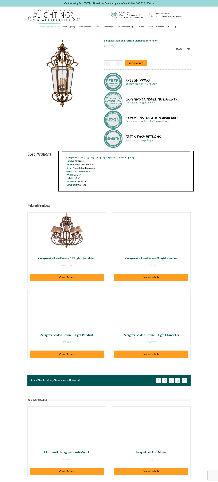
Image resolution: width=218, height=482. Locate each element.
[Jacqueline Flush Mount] (151, 425)
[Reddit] (171, 380)
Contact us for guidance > (140, 102)
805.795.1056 (143, 3)
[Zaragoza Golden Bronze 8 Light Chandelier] (151, 307)
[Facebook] (158, 380)
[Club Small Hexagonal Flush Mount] (67, 425)
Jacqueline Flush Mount (151, 452)
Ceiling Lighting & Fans (106, 157)
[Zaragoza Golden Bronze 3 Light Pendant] (151, 231)
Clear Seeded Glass (82, 171)
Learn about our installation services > (147, 121)
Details (70, 277)
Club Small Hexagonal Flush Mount (66, 452)
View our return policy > (139, 140)
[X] (164, 380)
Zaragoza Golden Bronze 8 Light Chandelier (151, 335)
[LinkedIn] (178, 380)
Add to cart (136, 63)
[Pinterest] (184, 380)
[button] (175, 26)
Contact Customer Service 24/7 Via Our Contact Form (131, 15)
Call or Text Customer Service (169, 14)
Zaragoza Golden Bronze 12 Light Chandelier (67, 258)
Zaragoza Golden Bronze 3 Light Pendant (151, 258)
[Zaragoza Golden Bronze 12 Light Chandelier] (67, 231)
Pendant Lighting (126, 157)
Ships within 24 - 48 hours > (141, 83)
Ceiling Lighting (86, 157)
